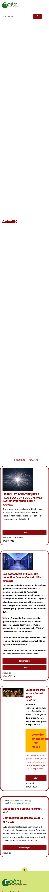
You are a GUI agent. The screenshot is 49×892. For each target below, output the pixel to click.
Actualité (33, 460)
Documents (19, 460)
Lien (24, 532)
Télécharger (24, 661)
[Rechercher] (37, 16)
